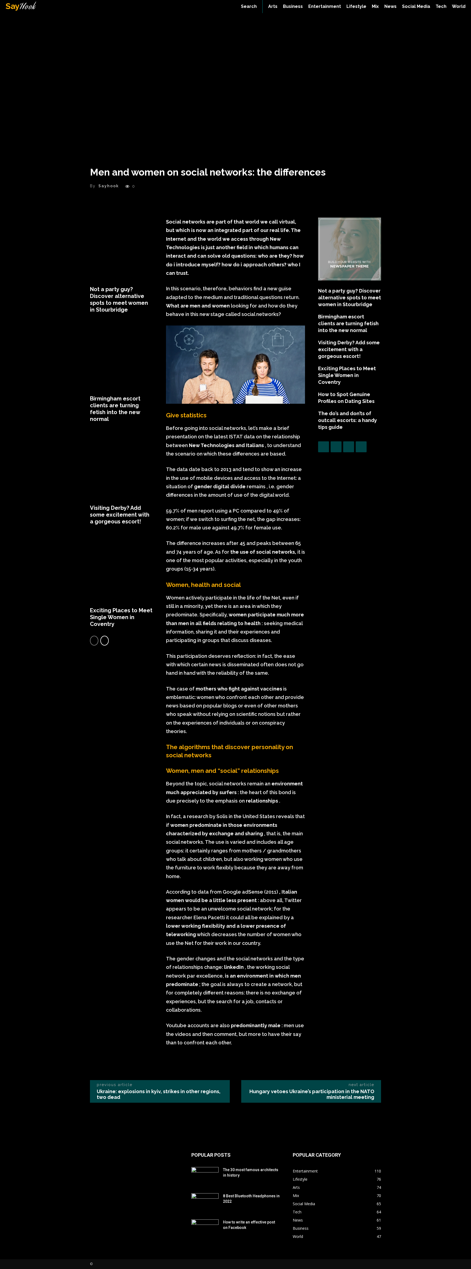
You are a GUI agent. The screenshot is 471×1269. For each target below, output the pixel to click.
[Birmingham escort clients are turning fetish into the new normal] (121, 358)
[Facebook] (323, 446)
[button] (249, 6)
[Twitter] (336, 446)
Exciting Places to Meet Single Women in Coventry (121, 617)
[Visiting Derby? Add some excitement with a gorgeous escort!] (121, 467)
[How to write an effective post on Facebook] (205, 1228)
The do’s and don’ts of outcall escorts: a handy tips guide (347, 420)
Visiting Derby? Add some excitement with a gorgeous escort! (119, 515)
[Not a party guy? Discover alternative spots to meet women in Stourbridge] (121, 249)
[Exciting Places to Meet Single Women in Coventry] (121, 570)
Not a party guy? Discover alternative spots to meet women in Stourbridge (119, 299)
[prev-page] (94, 641)
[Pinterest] (348, 446)
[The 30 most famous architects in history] (205, 1176)
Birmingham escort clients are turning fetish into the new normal (115, 408)
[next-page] (104, 641)
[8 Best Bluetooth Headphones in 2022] (205, 1202)
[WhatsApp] (361, 446)
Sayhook (108, 186)
